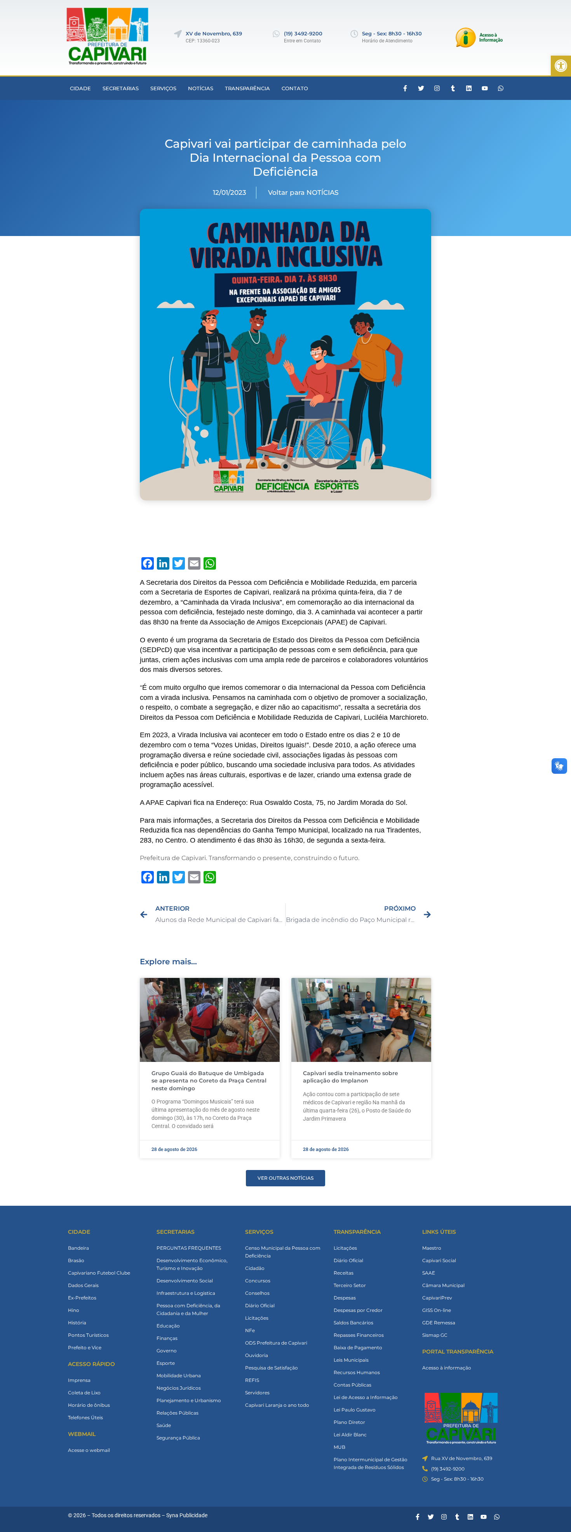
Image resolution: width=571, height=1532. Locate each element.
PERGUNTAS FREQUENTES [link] (189, 1248)
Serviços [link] (163, 88)
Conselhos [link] (257, 1293)
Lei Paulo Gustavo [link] (355, 1410)
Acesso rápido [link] (91, 1364)
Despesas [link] (345, 1298)
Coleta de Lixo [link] (84, 1393)
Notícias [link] (200, 88)
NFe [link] (250, 1330)
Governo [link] (167, 1351)
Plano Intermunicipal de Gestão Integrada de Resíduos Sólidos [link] (370, 1463)
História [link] (77, 1323)
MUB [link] (339, 1447)
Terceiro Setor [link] (350, 1285)
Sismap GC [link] (434, 1335)
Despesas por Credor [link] (358, 1310)
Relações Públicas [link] (177, 1413)
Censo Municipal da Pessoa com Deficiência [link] (282, 1252)
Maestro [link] (431, 1248)
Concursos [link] (257, 1281)
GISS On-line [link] (436, 1310)
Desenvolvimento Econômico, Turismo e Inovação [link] (192, 1264)
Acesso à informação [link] (446, 1368)
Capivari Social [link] (439, 1260)
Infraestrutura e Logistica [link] (186, 1293)
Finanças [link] (167, 1338)
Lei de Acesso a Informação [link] (366, 1397)
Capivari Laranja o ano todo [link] (277, 1405)
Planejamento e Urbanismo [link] (189, 1400)
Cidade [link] (80, 88)
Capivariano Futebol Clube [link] (99, 1273)
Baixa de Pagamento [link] (358, 1347)
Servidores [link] (257, 1393)
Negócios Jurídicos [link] (179, 1388)
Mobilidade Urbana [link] (179, 1375)
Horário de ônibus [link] (89, 1405)
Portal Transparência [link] (457, 1351)
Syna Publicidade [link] (186, 1515)
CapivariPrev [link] (437, 1298)
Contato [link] (295, 88)
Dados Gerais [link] (83, 1285)
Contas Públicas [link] (352, 1385)
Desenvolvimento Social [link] (185, 1281)
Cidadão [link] (255, 1268)
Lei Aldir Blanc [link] (350, 1435)
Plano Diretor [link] (349, 1422)
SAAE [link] (428, 1273)
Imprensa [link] (79, 1380)
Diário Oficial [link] (260, 1305)
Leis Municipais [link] (351, 1360)
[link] (561, 66)
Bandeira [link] (78, 1248)
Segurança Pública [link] (178, 1438)
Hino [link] (73, 1310)
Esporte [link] (166, 1363)
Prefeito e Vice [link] (84, 1347)
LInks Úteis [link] (439, 1231)
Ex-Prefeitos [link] (82, 1298)
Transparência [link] (247, 88)
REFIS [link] (252, 1380)
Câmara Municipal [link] (443, 1285)
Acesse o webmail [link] (89, 1450)
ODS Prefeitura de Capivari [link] (276, 1343)
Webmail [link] (82, 1434)
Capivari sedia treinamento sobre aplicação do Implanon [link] (350, 1077)
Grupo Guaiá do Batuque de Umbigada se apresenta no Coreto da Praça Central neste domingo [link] (208, 1081)
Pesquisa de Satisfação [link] (271, 1368)
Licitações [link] (256, 1318)
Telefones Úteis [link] (85, 1417)
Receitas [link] (343, 1273)
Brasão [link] (76, 1260)
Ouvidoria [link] (256, 1355)
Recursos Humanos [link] (357, 1372)
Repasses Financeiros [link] (359, 1335)
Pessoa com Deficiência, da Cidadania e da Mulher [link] (188, 1309)
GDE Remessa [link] (438, 1323)
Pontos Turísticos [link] (88, 1335)
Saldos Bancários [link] (353, 1323)
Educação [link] (168, 1326)
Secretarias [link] (121, 88)
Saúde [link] (164, 1425)
